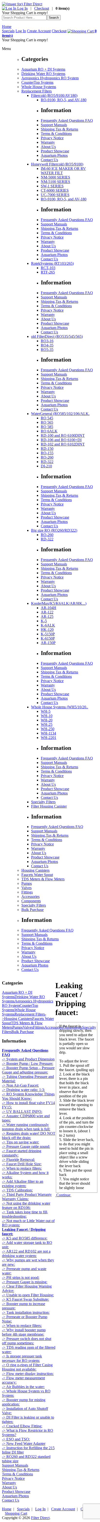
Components (31, 901)
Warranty (48, 142)
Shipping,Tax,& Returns (59, 129)
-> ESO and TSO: (16, 1439)
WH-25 (46, 724)
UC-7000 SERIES (55, 195)
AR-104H (48, 608)
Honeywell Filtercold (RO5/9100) (57, 164)
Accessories (30, 896)
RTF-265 (48, 272)
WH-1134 (48, 733)
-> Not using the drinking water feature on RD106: (26, 1205)
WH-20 (46, 720)
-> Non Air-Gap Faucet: (20, 1085)
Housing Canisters (35, 870)
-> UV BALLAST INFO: (22, 1111)
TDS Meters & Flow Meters (43, 879)
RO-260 (47, 457)
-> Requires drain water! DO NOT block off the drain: (28, 1135)
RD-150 (47, 449)
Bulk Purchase (32, 910)
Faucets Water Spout (37, 875)
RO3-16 (47, 341)
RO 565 (47, 422)
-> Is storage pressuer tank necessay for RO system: (22, 1358)
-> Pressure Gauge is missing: (24, 1282)
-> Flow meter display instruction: (28, 1374)
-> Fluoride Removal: (18, 1160)
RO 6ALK (49, 431)
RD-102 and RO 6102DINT (63, 444)
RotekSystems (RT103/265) (52, 263)
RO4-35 (47, 345)
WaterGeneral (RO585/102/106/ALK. (60, 414)
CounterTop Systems (37, 82)
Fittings (27, 892)
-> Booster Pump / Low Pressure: (27, 1063)
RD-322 (47, 462)
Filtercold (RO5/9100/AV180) (54, 95)
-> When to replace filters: (22, 1168)
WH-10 (46, 716)
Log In (22, 8)
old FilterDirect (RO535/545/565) (57, 336)
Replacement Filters (36, 91)
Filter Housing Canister (49, 806)
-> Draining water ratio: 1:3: (23, 1090)
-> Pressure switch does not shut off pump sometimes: (26, 1341)
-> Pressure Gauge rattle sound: (26, 1146)
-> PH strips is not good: (20, 1277)
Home (6, 27)
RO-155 (47, 453)
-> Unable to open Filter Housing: (28, 1295)
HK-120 (47, 630)
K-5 (44, 621)
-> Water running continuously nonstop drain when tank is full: (26, 1127)
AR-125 (47, 616)
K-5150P (48, 634)
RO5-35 (47, 349)
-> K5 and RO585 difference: (24, 1238)
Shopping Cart (16, 1513)
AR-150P (48, 643)
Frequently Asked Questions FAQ (67, 120)
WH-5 (45, 711)
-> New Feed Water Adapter (23, 1443)
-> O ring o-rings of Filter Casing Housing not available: (27, 1367)
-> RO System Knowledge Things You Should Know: (28, 1096)
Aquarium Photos (54, 155)
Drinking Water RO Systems (43, 74)
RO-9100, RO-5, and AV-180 (63, 100)
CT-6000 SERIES (55, 190)
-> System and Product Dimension (28, 1059)
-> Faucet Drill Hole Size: (22, 1164)
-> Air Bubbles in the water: (23, 1387)
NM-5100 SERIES (55, 182)
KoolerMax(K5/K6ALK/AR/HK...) (58, 603)
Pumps (26, 883)
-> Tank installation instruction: (26, 1312)
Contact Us (49, 160)
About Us (48, 147)
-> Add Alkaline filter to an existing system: (22, 1183)
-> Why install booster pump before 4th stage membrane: (24, 1332)
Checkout (41, 8)
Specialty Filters (43, 802)
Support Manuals (54, 125)
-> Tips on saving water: (20, 1142)
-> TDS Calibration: (17, 1190)
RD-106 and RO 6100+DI (61, 440)
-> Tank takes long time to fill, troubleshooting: (25, 1214)
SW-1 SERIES (52, 186)
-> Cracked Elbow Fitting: (22, 1426)
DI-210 (46, 466)
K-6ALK (48, 625)
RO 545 (47, 418)
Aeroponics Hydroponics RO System (50, 78)
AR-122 (47, 612)
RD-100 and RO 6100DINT (63, 435)
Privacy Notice (52, 138)
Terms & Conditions (56, 134)
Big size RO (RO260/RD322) (54, 530)
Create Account (39, 31)
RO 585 (47, 427)
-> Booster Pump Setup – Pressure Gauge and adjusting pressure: (28, 1070)
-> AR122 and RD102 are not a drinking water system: (26, 1253)
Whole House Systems (38, 87)
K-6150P (48, 638)
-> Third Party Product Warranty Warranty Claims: (27, 1196)
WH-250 (47, 729)
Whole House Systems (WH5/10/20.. (59, 707)
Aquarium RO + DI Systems (43, 69)
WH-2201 (48, 738)
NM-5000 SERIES (55, 177)
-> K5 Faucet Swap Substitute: (25, 1299)
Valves (26, 888)
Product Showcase (55, 151)
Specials (8, 31)
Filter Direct (40, 1518)
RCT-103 (48, 268)
